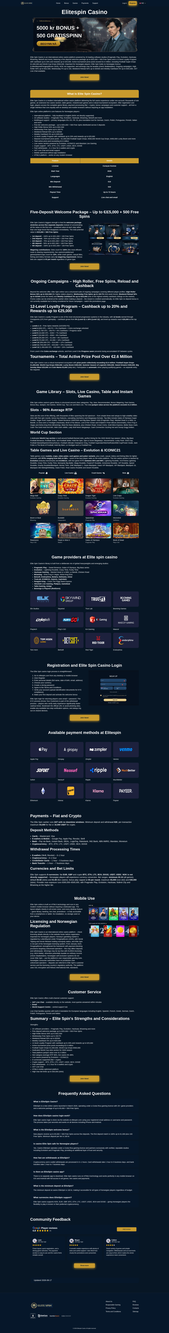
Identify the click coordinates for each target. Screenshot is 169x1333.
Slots (124, 473)
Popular (42, 473)
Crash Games (97, 473)
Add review (127, 1229)
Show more (84, 1265)
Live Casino (69, 473)
